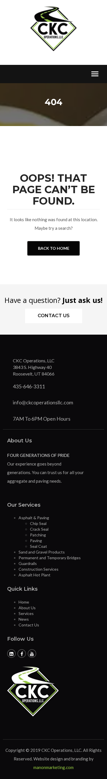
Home (24, 602)
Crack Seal (39, 529)
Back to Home (53, 248)
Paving (36, 540)
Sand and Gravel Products (42, 552)
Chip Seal (38, 523)
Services (26, 613)
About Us (27, 607)
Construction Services (38, 569)
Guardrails (28, 563)
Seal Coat (38, 546)
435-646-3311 (29, 386)
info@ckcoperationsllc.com (43, 402)
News (24, 619)
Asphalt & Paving (34, 517)
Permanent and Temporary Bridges (50, 557)
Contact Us (54, 315)
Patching (38, 534)
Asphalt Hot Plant (35, 574)
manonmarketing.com (53, 767)
